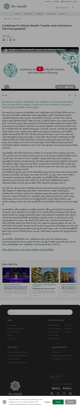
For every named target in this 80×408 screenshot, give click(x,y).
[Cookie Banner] (40, 402)
